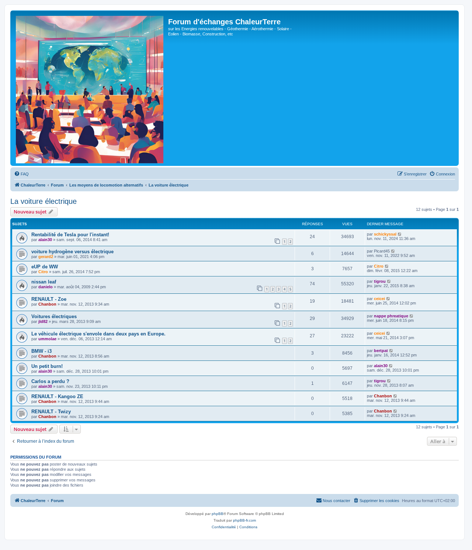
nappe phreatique (391, 316)
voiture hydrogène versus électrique (72, 251)
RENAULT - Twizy (51, 411)
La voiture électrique (43, 201)
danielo (45, 287)
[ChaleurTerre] (90, 88)
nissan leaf (43, 282)
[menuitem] (21, 174)
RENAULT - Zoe (48, 299)
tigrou (380, 281)
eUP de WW (44, 266)
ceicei (379, 298)
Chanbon (47, 304)
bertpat (381, 350)
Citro (43, 271)
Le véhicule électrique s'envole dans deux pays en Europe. (98, 334)
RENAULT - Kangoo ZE (57, 396)
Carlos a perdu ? (50, 381)
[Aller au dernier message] (400, 234)
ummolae (47, 339)
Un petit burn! (47, 366)
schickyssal (385, 234)
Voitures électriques (54, 316)
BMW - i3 (41, 351)
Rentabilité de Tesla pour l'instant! (70, 234)
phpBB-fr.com (244, 520)
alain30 (45, 239)
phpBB (217, 514)
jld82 (43, 321)
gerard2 (45, 256)
